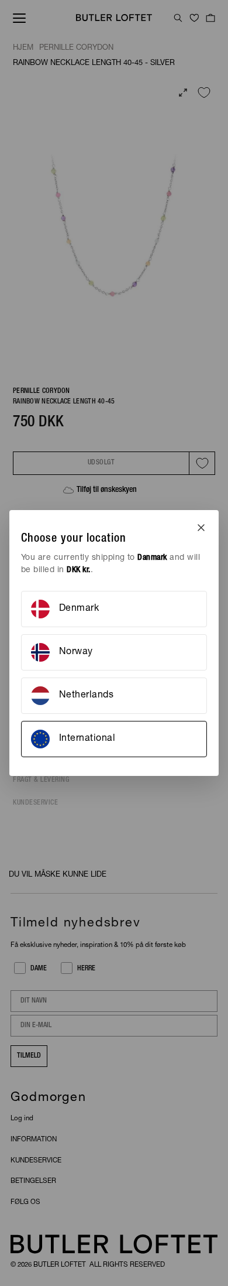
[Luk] (201, 527)
